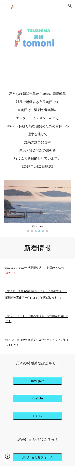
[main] (37, 134)
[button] (5, 5)
